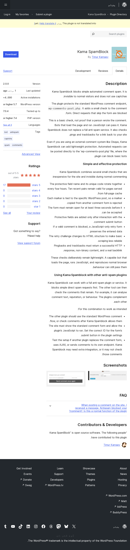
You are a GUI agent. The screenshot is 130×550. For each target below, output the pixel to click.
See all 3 (7, 125)
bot (6, 132)
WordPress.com (116, 495)
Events (28, 474)
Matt (122, 501)
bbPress (120, 506)
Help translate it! (45, 23)
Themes (90, 474)
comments (17, 145)
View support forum (28, 243)
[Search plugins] (93, 34)
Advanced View (31, 154)
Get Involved (24, 468)
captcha (8, 138)
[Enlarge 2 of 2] (81, 375)
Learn (60, 468)
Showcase (89, 468)
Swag (27, 485)
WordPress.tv (54, 485)
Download (10, 54)
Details (120, 70)
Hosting (122, 479)
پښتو (116, 526)
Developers (56, 479)
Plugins (91, 479)
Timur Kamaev (100, 57)
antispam (14, 132)
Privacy (122, 485)
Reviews (103, 70)
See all (7, 212)
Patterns (90, 485)
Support (7, 70)
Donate (26, 479)
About (123, 468)
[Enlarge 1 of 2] (122, 375)
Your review (33, 212)
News (123, 474)
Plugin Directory (118, 14)
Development (83, 70)
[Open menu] (5, 4)
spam (7, 145)
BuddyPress (118, 512)
